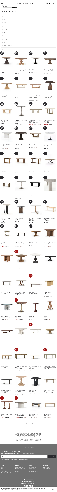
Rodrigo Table (46, 316)
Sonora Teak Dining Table (49, 193)
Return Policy (32, 469)
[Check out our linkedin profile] (32, 486)
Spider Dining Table (47, 169)
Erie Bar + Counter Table (5, 169)
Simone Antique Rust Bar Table (21, 120)
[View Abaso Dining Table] (50, 404)
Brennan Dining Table (33, 414)
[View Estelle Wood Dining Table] (7, 282)
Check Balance (46, 466)
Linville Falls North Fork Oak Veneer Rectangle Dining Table (50, 366)
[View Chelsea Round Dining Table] (21, 380)
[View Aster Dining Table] (35, 380)
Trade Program (4, 471)
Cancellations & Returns (20, 468)
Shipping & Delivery (19, 466)
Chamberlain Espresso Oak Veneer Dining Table (6, 390)
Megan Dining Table (4, 365)
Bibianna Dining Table (5, 94)
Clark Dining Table (18, 267)
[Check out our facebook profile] (30, 486)
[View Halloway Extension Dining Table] (50, 380)
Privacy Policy (32, 468)
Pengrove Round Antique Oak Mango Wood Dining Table (21, 70)
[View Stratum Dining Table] (21, 331)
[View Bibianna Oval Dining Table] (50, 258)
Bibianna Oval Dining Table (49, 267)
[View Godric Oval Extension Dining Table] (35, 356)
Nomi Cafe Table (18, 316)
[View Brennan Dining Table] (35, 404)
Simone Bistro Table (19, 193)
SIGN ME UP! (52, 456)
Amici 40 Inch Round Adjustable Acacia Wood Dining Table (50, 95)
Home (2, 7)
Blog (2, 468)
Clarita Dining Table (4, 120)
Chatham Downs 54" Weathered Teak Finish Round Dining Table (50, 70)
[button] (28, 15)
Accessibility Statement (34, 471)
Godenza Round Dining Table (6, 414)
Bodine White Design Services (7, 472)
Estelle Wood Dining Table (6, 292)
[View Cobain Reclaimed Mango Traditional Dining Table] (21, 282)
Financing (17, 471)
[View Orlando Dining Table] (50, 282)
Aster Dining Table (33, 389)
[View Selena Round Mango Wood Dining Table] (7, 258)
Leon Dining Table (4, 340)
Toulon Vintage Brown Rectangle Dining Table (19, 243)
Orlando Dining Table (48, 292)
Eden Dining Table (32, 292)
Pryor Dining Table (32, 144)
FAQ (16, 469)
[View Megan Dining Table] (7, 356)
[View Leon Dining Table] (7, 331)
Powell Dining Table (33, 69)
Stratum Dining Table (19, 340)
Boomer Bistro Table (19, 218)
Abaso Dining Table (47, 414)
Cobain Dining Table (33, 242)
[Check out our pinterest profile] (27, 486)
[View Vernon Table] (35, 306)
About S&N (3, 466)
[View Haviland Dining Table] (35, 258)
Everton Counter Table (33, 169)
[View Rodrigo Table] (50, 306)
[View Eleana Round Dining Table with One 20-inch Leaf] (50, 232)
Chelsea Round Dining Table (20, 389)
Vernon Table (32, 316)
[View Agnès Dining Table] (7, 306)
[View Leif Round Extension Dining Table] (50, 331)
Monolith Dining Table (19, 414)
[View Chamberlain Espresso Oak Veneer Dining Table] (7, 380)
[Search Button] (32, 3)
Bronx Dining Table (4, 69)
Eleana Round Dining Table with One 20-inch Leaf (50, 243)
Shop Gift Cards (46, 468)
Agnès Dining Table (4, 316)
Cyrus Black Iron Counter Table (7, 218)
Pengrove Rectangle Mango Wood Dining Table (34, 95)
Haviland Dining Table (33, 267)
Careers (3, 469)
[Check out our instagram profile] (24, 486)
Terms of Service (32, 466)
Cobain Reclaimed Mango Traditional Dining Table (20, 293)
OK (52, 489)
